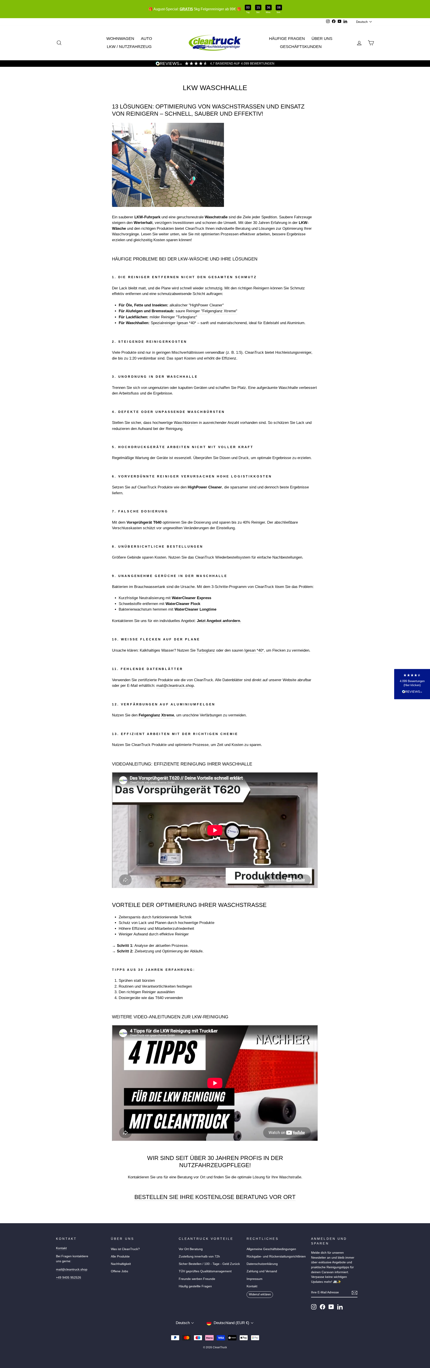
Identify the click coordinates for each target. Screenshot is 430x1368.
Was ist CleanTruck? (125, 1249)
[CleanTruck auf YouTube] (331, 1306)
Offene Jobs (119, 1271)
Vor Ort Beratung (191, 1249)
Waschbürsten (186, 423)
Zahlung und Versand (262, 1271)
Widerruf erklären (260, 1294)
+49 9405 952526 (68, 1277)
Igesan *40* (254, 650)
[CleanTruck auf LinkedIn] (340, 1306)
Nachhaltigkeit (121, 1264)
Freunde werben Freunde (197, 1279)
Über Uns (322, 38)
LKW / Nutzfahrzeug (129, 46)
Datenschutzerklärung (262, 1264)
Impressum (254, 1279)
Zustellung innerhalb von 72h (199, 1256)
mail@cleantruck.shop (175, 685)
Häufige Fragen (287, 38)
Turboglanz (206, 650)
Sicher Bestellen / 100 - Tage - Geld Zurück (209, 1264)
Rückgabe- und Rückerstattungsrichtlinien (276, 1256)
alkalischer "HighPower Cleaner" (197, 305)
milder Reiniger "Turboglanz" (173, 317)
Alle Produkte (120, 1256)
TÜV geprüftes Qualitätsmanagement (205, 1271)
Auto (146, 38)
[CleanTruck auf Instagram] (313, 1306)
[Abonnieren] (354, 1293)
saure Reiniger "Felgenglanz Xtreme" (206, 311)
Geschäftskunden (301, 46)
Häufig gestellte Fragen (195, 1286)
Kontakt (61, 1248)
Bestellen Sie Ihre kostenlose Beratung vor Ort (215, 1197)
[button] (412, 684)
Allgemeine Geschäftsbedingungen (271, 1249)
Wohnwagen (120, 38)
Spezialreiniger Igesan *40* (173, 323)
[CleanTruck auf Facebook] (322, 1306)
